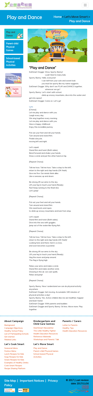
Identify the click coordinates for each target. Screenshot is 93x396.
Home (58, 16)
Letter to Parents (70, 325)
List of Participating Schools (16, 334)
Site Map (10, 380)
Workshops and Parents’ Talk (46, 339)
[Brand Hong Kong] (78, 388)
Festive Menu (10, 351)
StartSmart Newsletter (43, 328)
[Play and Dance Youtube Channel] (57, 45)
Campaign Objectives (13, 328)
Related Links (10, 339)
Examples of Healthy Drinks (16, 362)
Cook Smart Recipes (13, 365)
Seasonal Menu (11, 348)
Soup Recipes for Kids (13, 357)
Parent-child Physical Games (12, 47)
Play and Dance (79, 21)
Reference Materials (42, 336)
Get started (9, 336)
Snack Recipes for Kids (14, 359)
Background (9, 325)
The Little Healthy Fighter (44, 331)
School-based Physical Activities (13, 61)
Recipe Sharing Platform (14, 368)
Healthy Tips (68, 328)
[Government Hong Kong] (10, 390)
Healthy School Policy (13, 331)
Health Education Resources (45, 333)
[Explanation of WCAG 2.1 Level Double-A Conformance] (24, 390)
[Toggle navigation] (85, 5)
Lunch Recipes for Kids (14, 354)
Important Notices (32, 380)
